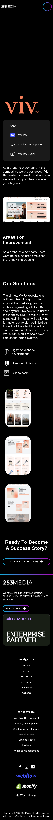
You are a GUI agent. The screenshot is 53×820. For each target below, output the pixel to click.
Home (26, 665)
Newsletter (26, 682)
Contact (26, 692)
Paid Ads (26, 745)
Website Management (26, 750)
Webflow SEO (26, 734)
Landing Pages (26, 739)
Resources (26, 676)
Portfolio (27, 671)
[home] (8, 6)
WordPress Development (26, 729)
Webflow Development (26, 718)
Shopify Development (26, 723)
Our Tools (26, 687)
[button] (47, 6)
